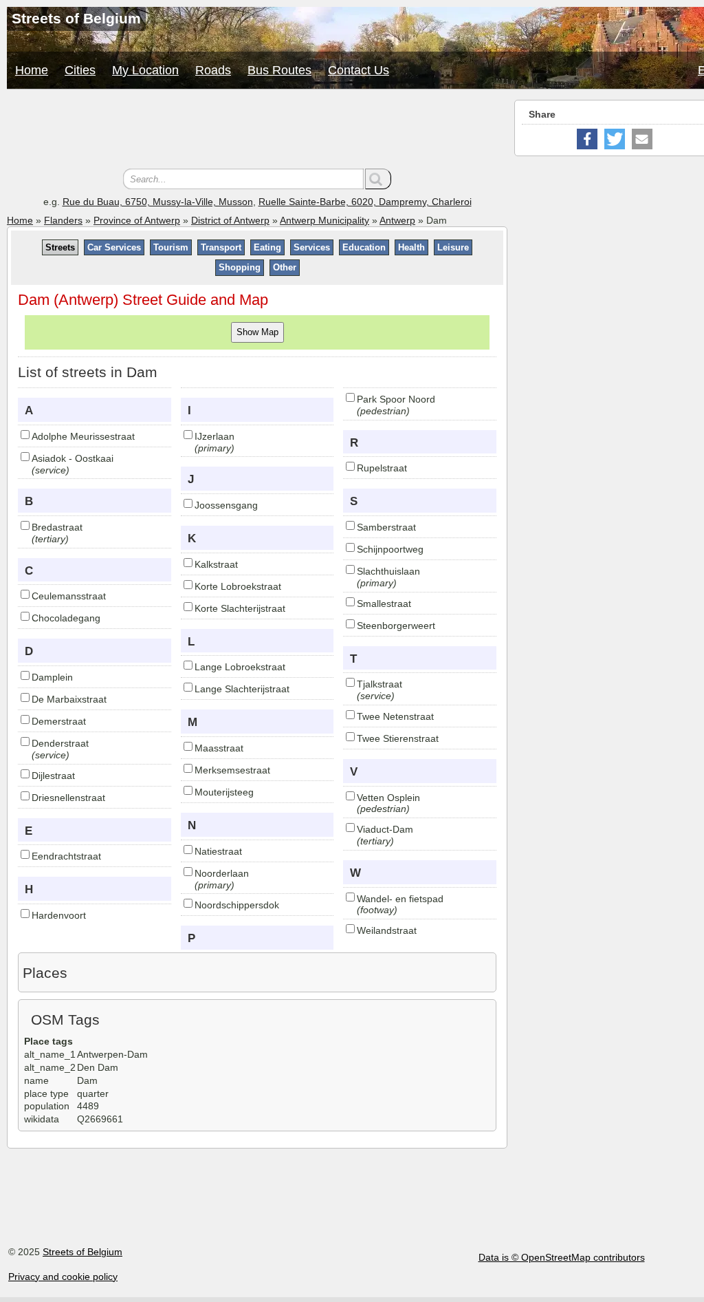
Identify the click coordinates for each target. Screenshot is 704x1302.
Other (284, 267)
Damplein (52, 677)
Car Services (114, 247)
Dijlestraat (53, 775)
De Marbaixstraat (69, 699)
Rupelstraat (382, 467)
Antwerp (397, 220)
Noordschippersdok (237, 904)
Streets (60, 247)
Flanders (63, 220)
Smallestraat (384, 603)
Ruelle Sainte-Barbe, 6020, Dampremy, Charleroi (365, 201)
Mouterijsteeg (224, 792)
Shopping (240, 267)
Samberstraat (386, 527)
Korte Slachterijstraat (240, 608)
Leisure (453, 247)
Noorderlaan (222, 873)
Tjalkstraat (379, 684)
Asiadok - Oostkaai (72, 458)
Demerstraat (59, 721)
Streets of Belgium (82, 1251)
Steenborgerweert (396, 625)
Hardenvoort (59, 915)
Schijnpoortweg (390, 549)
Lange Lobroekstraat (240, 666)
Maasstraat (219, 748)
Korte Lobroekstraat (238, 586)
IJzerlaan (214, 436)
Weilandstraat (387, 930)
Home (31, 70)
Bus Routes (279, 70)
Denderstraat (60, 743)
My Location (145, 70)
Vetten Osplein (388, 797)
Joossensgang (226, 505)
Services (312, 247)
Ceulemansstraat (69, 595)
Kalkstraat (216, 564)
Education (364, 247)
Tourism (170, 247)
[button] (587, 139)
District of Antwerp (230, 220)
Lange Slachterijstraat (242, 688)
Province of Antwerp (137, 220)
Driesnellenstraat (68, 797)
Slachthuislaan (388, 571)
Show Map (257, 332)
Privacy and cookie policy (63, 1276)
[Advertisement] (257, 131)
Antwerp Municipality (324, 220)
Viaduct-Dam (385, 829)
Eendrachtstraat (66, 856)
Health (411, 247)
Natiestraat (218, 851)
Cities (80, 70)
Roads (213, 70)
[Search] (378, 179)
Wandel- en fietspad (400, 898)
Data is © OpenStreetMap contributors (561, 1257)
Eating (267, 247)
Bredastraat (57, 527)
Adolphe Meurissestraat (83, 436)
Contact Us (358, 70)
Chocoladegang (66, 617)
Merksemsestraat (232, 770)
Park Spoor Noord (396, 399)
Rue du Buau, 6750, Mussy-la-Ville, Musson (158, 201)
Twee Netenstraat (395, 716)
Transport (221, 247)
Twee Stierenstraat (398, 738)
